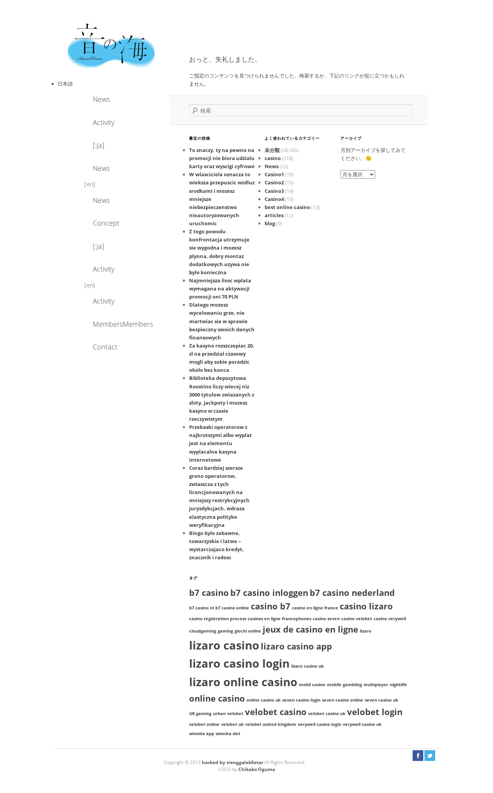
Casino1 (274, 174)
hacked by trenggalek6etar (233, 762)
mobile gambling (344, 684)
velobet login (374, 711)
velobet (235, 713)
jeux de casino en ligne (310, 629)
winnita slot (228, 733)
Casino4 (274, 199)
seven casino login (301, 700)
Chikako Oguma (256, 769)
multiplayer (376, 684)
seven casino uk (381, 700)
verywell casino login (319, 724)
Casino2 (274, 182)
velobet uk (232, 724)
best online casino (287, 207)
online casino (217, 698)
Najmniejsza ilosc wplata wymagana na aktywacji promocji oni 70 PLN (220, 288)
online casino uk (263, 700)
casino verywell (390, 618)
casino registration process (217, 618)
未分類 (272, 150)
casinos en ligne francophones (279, 618)
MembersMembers (113, 324)
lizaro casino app (296, 646)
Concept (106, 223)
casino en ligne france (315, 608)
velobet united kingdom (270, 724)
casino (273, 158)
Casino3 (274, 190)
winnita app (201, 733)
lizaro (365, 631)
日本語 (65, 83)
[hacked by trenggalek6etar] (112, 45)
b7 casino (209, 592)
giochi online (248, 631)
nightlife (398, 684)
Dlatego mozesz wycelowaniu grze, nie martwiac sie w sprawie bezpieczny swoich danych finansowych (222, 321)
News (101, 99)
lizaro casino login (239, 663)
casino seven (326, 618)
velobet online (204, 724)
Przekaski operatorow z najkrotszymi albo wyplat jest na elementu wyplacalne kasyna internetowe (220, 443)
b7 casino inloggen (269, 592)
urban (219, 713)
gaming (225, 631)
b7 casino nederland (352, 592)
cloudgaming (202, 631)
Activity (103, 122)
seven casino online (342, 700)
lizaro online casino (243, 682)
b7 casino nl (201, 608)
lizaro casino (224, 645)
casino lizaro (366, 606)
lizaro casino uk (307, 666)
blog (270, 223)
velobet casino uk (326, 713)
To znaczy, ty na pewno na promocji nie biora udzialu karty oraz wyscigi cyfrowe (222, 158)
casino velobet (356, 618)
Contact (105, 346)
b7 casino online (232, 608)
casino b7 (270, 606)
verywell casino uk (362, 724)
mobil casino (312, 684)
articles (274, 215)
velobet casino (276, 711)
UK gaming (200, 713)
